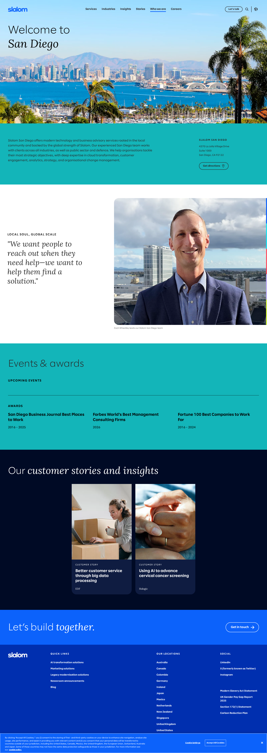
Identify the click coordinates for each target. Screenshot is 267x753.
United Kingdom (166, 724)
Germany (162, 681)
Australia (162, 662)
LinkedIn (225, 662)
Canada (161, 669)
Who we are (158, 9)
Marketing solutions (62, 669)
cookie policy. (15, 750)
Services (91, 9)
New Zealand (164, 712)
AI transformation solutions (67, 662)
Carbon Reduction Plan (234, 713)
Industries (108, 9)
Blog (53, 687)
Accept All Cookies (215, 743)
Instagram (226, 675)
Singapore (163, 718)
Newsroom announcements (67, 681)
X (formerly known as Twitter (237, 669)
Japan (160, 693)
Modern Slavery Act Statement (238, 691)
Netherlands (164, 706)
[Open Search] (247, 9)
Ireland (161, 687)
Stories (140, 9)
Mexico (161, 699)
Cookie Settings (192, 743)
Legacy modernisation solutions (70, 675)
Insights (125, 9)
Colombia (162, 675)
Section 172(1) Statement (235, 707)
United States (165, 730)
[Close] (262, 742)
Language (256, 9)
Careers (176, 9)
